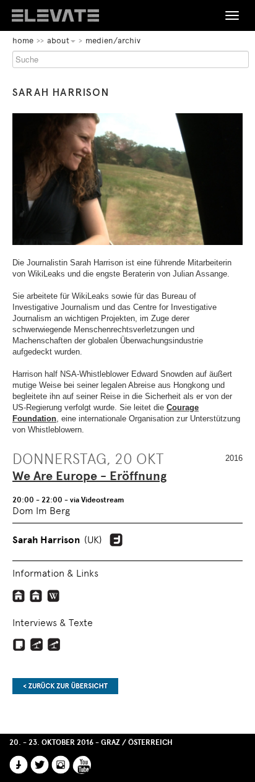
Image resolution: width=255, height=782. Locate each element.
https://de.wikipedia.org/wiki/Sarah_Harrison (53, 596)
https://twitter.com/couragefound (116, 540)
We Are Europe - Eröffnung (89, 476)
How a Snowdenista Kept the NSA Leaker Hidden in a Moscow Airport (18, 644)
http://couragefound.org (36, 596)
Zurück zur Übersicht (65, 686)
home (22, 40)
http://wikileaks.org (18, 596)
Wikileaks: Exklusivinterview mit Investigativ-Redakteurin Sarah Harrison (53, 644)
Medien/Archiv (112, 40)
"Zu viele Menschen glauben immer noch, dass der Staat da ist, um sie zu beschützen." (36, 644)
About (58, 40)
